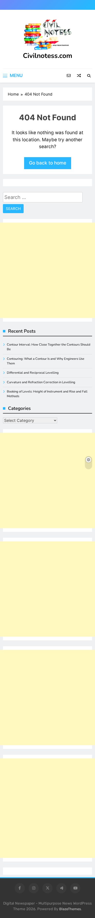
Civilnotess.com (47, 55)
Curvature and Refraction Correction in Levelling (41, 382)
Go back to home (47, 163)
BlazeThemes (70, 909)
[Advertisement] (47, 270)
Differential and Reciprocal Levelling (33, 373)
